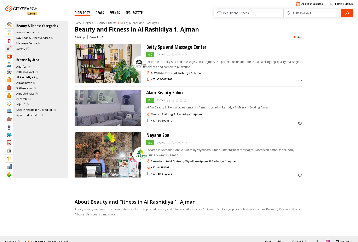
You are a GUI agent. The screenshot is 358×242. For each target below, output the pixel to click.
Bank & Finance (9, 95)
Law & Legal (9, 103)
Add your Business (312, 4)
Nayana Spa (157, 134)
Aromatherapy (25, 32)
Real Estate (134, 12)
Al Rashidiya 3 (25, 72)
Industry (9, 166)
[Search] (347, 13)
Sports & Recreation (9, 72)
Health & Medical (9, 56)
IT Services (9, 111)
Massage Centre (26, 43)
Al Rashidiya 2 (25, 93)
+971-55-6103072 (161, 173)
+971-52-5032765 (161, 79)
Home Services (9, 24)
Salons (20, 48)
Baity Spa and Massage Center (176, 46)
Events (115, 12)
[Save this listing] (300, 81)
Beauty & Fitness (106, 23)
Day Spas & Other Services (33, 38)
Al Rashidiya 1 (25, 77)
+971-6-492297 (160, 167)
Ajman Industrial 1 (27, 115)
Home (78, 23)
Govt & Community (9, 150)
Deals (100, 12)
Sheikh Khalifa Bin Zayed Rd (34, 110)
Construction (9, 158)
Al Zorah (21, 99)
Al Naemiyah (24, 83)
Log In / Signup (344, 4)
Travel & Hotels (9, 87)
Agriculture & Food (9, 174)
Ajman (31, 13)
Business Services (9, 119)
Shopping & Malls (9, 80)
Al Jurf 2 (21, 66)
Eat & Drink (9, 32)
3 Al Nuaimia (24, 88)
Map (299, 37)
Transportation (9, 143)
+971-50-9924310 (161, 120)
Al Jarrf (20, 104)
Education (9, 64)
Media (9, 127)
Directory (82, 12)
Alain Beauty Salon (164, 92)
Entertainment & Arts (9, 40)
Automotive (9, 135)
